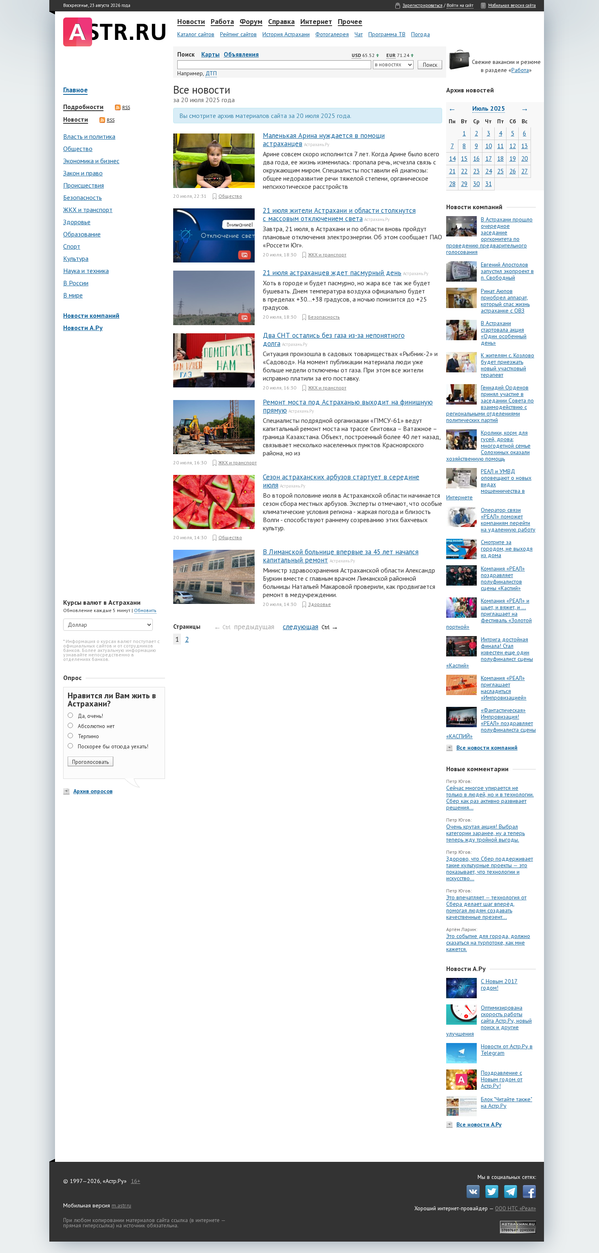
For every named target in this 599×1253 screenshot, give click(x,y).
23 (476, 171)
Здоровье (76, 222)
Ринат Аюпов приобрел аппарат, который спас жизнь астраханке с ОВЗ (505, 300)
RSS (126, 107)
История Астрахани (286, 34)
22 (464, 171)
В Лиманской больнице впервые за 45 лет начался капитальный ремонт (340, 555)
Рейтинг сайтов (238, 34)
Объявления (241, 54)
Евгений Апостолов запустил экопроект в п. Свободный (507, 271)
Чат (359, 34)
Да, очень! (90, 715)
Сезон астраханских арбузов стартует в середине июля (341, 481)
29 (464, 184)
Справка (281, 22)
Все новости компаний (487, 747)
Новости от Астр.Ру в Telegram (507, 1049)
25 (500, 171)
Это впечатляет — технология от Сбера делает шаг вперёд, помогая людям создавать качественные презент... (486, 907)
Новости (191, 22)
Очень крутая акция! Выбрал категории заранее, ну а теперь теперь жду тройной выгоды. (485, 833)
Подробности (83, 107)
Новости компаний (91, 315)
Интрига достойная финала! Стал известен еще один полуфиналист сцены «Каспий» (489, 652)
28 (452, 184)
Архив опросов (92, 791)
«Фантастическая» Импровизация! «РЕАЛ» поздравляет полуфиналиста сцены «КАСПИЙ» (491, 723)
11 (500, 146)
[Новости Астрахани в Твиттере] (489, 1196)
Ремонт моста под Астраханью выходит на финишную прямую (348, 406)
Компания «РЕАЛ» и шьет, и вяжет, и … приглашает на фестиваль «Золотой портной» (489, 613)
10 (488, 146)
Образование (82, 234)
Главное (75, 90)
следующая (300, 626)
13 (524, 146)
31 (488, 184)
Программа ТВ (386, 34)
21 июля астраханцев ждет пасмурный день (332, 272)
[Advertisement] (112, 466)
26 (512, 171)
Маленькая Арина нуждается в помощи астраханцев (324, 139)
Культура (75, 258)
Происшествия (83, 185)
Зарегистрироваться (423, 5)
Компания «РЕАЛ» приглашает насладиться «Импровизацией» (503, 687)
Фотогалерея (332, 34)
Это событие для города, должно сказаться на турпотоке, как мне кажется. (488, 942)
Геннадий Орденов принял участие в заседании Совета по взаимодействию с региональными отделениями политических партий (490, 404)
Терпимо (88, 736)
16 (476, 158)
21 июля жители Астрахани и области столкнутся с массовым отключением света (339, 214)
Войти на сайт (460, 5)
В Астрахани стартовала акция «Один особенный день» (503, 332)
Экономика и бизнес (91, 161)
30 (476, 184)
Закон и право (83, 173)
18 (500, 158)
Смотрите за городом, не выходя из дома (507, 548)
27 (524, 171)
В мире (73, 295)
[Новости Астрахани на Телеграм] (508, 1196)
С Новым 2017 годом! (499, 984)
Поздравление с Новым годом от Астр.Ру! (501, 1079)
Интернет (316, 22)
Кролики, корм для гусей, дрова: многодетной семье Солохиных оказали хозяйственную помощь (488, 445)
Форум (251, 22)
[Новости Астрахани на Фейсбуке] (527, 1196)
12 (512, 146)
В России (75, 283)
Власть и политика (89, 136)
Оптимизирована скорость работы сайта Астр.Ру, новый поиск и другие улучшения (489, 1020)
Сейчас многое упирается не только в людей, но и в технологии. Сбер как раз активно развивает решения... (490, 797)
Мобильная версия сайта (512, 5)
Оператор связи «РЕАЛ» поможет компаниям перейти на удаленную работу (508, 519)
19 (512, 158)
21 (452, 171)
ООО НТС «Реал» (515, 1208)
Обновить (145, 610)
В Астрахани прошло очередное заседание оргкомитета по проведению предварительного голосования (489, 236)
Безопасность (82, 197)
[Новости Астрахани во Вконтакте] (471, 1196)
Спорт (71, 246)
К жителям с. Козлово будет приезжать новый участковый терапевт (507, 365)
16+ (135, 1181)
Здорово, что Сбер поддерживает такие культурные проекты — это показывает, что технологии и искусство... (489, 868)
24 (488, 171)
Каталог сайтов (195, 34)
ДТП (211, 73)
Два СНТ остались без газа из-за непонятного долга (334, 339)
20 (524, 158)
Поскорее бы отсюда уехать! (113, 746)
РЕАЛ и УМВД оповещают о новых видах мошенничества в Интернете (488, 484)
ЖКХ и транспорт (87, 210)
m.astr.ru (121, 1205)
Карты (210, 54)
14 (452, 158)
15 (464, 158)
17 (488, 158)
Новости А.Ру (83, 328)
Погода (420, 34)
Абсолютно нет (96, 726)
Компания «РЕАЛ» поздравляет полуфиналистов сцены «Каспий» (503, 578)
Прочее (350, 22)
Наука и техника (86, 271)
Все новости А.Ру (479, 1124)
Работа (222, 22)
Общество (77, 148)
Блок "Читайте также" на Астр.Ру (506, 1102)
